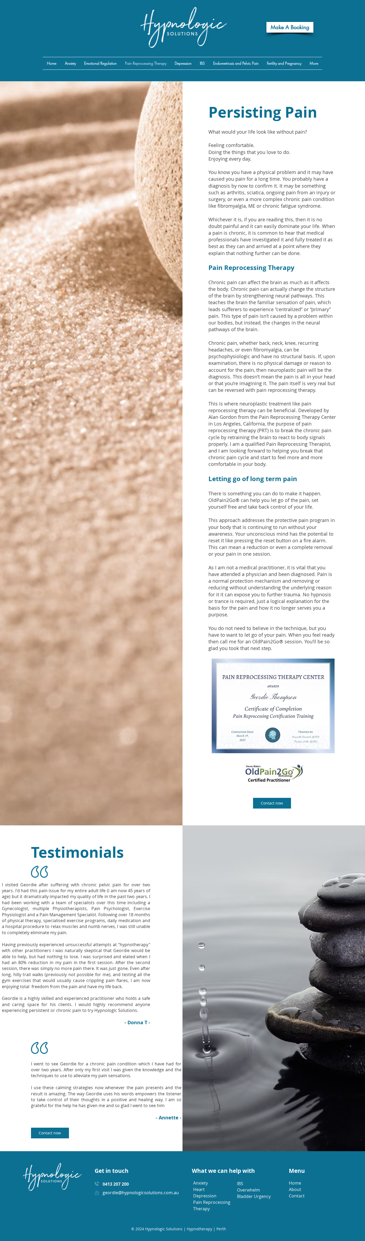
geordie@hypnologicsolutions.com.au (141, 1193)
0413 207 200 (116, 1184)
